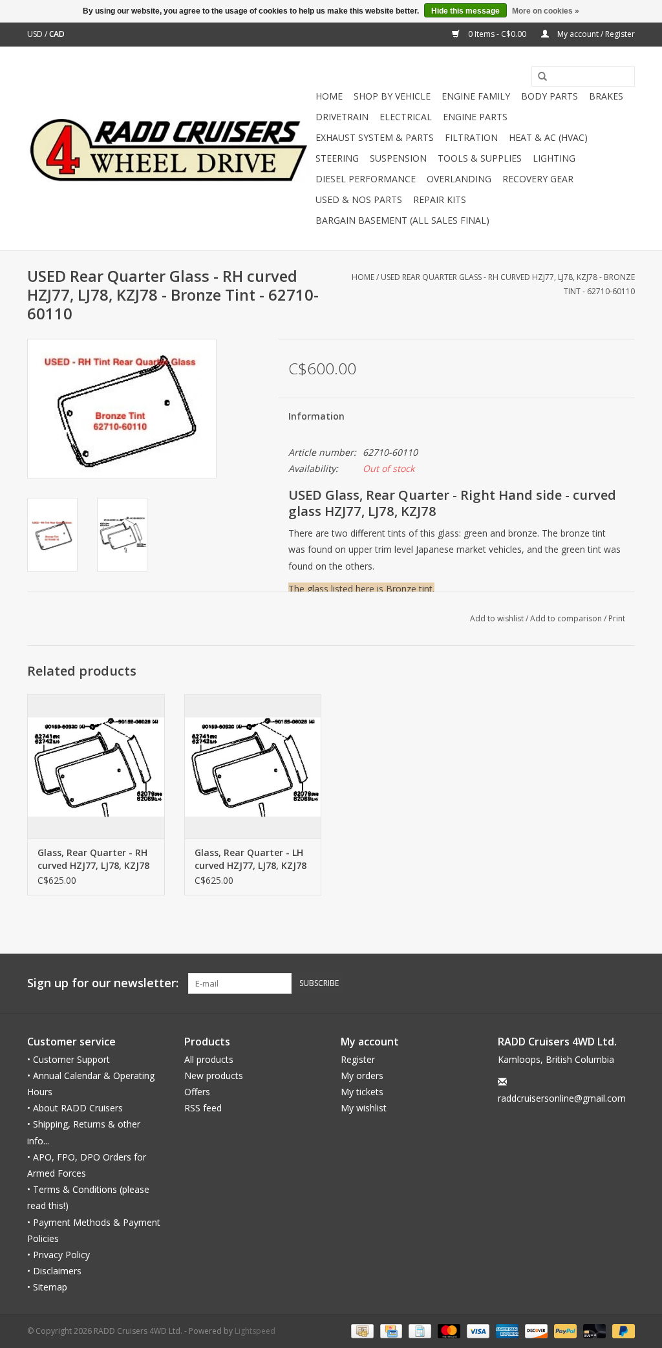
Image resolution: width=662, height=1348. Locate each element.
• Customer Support (68, 1059)
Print (616, 618)
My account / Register (595, 33)
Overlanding (459, 179)
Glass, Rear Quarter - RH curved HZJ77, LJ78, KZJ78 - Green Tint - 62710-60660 (93, 859)
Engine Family (476, 96)
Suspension (398, 158)
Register (358, 1059)
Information (316, 416)
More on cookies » (545, 11)
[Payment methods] (361, 1330)
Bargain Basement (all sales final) (402, 220)
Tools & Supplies (480, 158)
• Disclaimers (54, 1271)
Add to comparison (567, 618)
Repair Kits (439, 199)
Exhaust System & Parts (374, 137)
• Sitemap (47, 1287)
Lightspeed (255, 1330)
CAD (57, 33)
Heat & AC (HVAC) (548, 137)
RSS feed (203, 1108)
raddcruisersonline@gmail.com (562, 1098)
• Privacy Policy (58, 1254)
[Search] (537, 77)
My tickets (362, 1092)
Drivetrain (341, 117)
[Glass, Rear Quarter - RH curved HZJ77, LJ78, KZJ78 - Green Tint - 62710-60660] (96, 766)
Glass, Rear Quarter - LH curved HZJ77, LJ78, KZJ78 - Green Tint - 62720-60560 (250, 859)
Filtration (471, 137)
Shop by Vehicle (392, 96)
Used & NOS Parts (358, 199)
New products (213, 1075)
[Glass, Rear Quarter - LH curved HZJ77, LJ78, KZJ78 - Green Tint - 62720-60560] (253, 766)
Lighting (554, 158)
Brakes (606, 96)
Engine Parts (475, 117)
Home (329, 96)
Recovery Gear (537, 179)
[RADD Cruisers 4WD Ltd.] (169, 148)
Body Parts (549, 96)
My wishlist (364, 1108)
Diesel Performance (365, 179)
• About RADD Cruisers (75, 1108)
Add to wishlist (497, 618)
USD (36, 33)
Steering (337, 158)
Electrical (405, 117)
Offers (197, 1092)
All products (208, 1059)
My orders (362, 1075)
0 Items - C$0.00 (497, 33)
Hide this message (465, 11)
